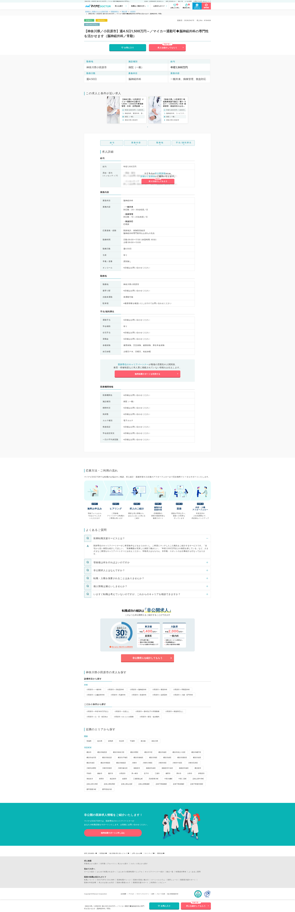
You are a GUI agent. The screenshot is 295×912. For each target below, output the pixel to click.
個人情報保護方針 (172, 894)
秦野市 (168, 773)
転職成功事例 (181, 871)
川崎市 (134, 763)
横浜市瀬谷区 (182, 757)
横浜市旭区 (153, 757)
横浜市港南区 (138, 757)
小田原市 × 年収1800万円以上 (98, 711)
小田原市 (133, 11)
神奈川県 (124, 11)
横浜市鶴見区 (102, 752)
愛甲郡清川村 (107, 789)
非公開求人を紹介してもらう (147, 658)
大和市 (189, 773)
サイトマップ (149, 853)
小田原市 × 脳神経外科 (138, 689)
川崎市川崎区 (147, 763)
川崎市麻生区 (123, 768)
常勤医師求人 (115, 11)
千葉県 (132, 741)
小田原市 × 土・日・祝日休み (97, 717)
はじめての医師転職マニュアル (130, 871)
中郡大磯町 (168, 779)
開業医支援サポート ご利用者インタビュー (149, 882)
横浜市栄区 (197, 757)
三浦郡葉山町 (138, 779)
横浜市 (89, 752)
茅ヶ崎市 (134, 773)
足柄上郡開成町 (144, 784)
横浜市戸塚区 (123, 757)
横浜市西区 (134, 752)
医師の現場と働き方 (141, 880)
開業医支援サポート (188, 880)
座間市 (101, 779)
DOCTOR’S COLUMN (106, 880)
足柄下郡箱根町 (161, 784)
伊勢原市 (201, 773)
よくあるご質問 (195, 871)
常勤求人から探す (91, 863)
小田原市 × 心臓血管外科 (96, 695)
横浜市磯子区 (196, 752)
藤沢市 (110, 773)
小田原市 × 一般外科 (94, 689)
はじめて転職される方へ (106, 871)
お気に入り (129, 47)
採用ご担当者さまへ (171, 1)
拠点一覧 (180, 1)
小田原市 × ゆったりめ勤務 (124, 717)
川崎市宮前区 (107, 768)
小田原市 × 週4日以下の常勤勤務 (147, 711)
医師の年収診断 (90, 882)
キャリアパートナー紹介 (154, 871)
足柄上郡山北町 (126, 784)
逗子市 (146, 773)
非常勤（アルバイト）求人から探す (114, 863)
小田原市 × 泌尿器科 (159, 695)
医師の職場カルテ (123, 882)
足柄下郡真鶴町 (178, 784)
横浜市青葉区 (105, 763)
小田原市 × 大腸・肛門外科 (183, 695)
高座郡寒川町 (153, 779)
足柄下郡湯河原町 (196, 784)
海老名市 (90, 779)
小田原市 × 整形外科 (159, 689)
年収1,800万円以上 (92, 24)
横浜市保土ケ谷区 (179, 752)
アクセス (131, 894)
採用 (152, 894)
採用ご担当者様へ (89, 853)
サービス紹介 (89, 871)
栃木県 (99, 741)
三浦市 (157, 773)
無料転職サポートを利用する (147, 374)
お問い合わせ (136, 853)
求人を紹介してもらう (167, 47)
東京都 (143, 741)
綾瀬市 (124, 779)
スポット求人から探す (139, 863)
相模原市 (137, 768)
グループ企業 (161, 894)
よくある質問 (188, 1)
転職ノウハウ (89, 880)
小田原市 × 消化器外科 (115, 689)
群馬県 (110, 741)
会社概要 (123, 894)
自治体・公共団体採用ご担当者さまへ (154, 1)
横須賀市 (198, 768)
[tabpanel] (126, 109)
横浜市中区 (148, 752)
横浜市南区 (162, 752)
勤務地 (160, 142)
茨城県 (89, 741)
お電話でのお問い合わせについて (202, 1)
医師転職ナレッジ (124, 880)
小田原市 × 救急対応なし (174, 711)
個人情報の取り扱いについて (118, 853)
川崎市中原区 (177, 763)
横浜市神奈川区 (118, 752)
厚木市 (178, 773)
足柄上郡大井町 (92, 784)
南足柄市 (113, 779)
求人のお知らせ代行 (106, 882)
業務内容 (136, 142)
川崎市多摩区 (91, 768)
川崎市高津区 (193, 763)
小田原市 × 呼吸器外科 (181, 689)
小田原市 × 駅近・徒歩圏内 (149, 717)
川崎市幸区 (162, 763)
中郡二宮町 (182, 779)
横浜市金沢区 (91, 757)
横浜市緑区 (167, 757)
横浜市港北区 (107, 757)
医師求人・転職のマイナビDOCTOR (96, 11)
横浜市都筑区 (121, 763)
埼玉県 (121, 741)
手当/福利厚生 (184, 142)
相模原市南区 (184, 768)
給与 (112, 142)
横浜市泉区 (91, 763)
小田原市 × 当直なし (122, 711)
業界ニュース (172, 880)
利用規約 (102, 853)
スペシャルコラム (158, 880)
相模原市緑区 (151, 768)
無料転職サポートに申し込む (113, 833)
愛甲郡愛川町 (91, 789)
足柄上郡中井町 (198, 779)
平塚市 (89, 773)
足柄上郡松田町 (109, 784)
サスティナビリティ (143, 894)
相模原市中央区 (167, 768)
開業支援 (160, 853)
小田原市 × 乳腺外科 (118, 695)
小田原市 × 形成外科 (138, 695)
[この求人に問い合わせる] (157, 178)
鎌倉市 (99, 773)
